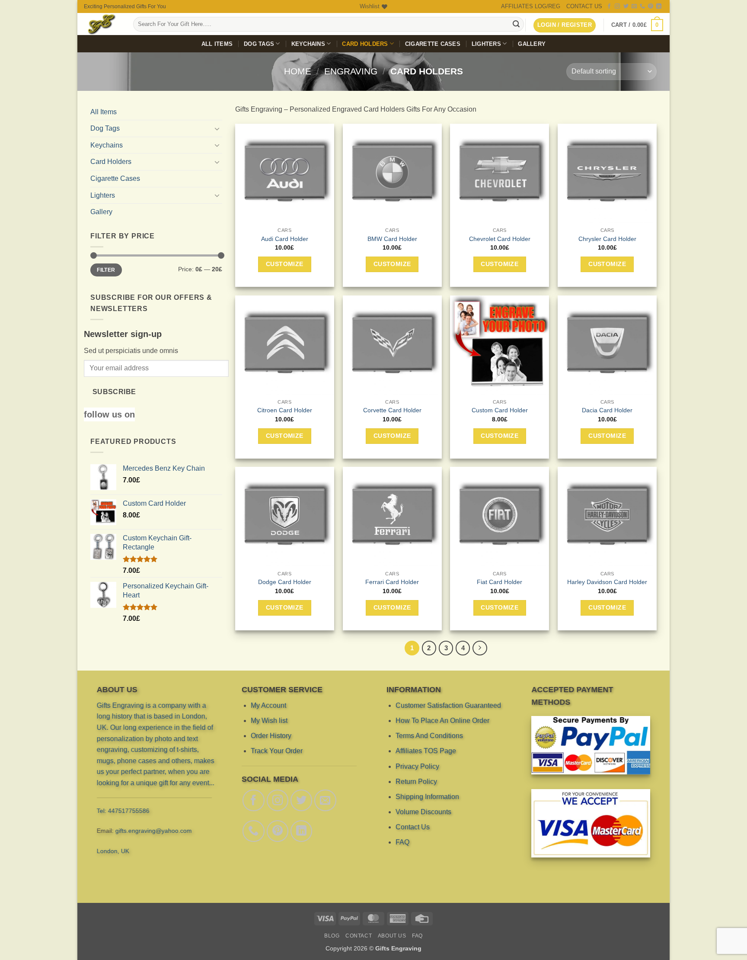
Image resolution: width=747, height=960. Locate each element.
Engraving (350, 71)
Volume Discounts (423, 812)
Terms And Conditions (429, 735)
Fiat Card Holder (499, 581)
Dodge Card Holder (284, 581)
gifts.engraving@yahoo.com (153, 830)
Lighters (486, 44)
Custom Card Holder (500, 410)
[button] (637, 25)
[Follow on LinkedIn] (658, 6)
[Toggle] (217, 128)
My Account (268, 705)
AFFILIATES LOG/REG (530, 6)
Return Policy (416, 781)
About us (392, 936)
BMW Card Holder (392, 238)
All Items (217, 44)
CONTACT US (584, 6)
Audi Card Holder (284, 238)
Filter (106, 270)
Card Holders (365, 44)
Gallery (532, 44)
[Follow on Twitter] (626, 6)
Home (297, 71)
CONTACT (358, 936)
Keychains (308, 44)
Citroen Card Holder (284, 410)
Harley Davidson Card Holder (607, 581)
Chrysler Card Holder (607, 238)
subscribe (114, 391)
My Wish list (269, 720)
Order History (271, 735)
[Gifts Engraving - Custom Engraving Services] (102, 24)
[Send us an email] (634, 6)
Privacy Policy (417, 766)
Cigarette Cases (432, 44)
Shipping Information (427, 796)
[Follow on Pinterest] (650, 6)
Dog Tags (259, 44)
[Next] (479, 648)
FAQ (402, 842)
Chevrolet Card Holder (499, 238)
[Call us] (642, 6)
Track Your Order (277, 751)
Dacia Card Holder (607, 410)
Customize (284, 263)
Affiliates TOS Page (426, 751)
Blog (331, 936)
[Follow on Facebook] (609, 6)
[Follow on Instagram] (617, 6)
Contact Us (413, 827)
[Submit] (516, 24)
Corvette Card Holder (392, 410)
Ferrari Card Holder (392, 581)
